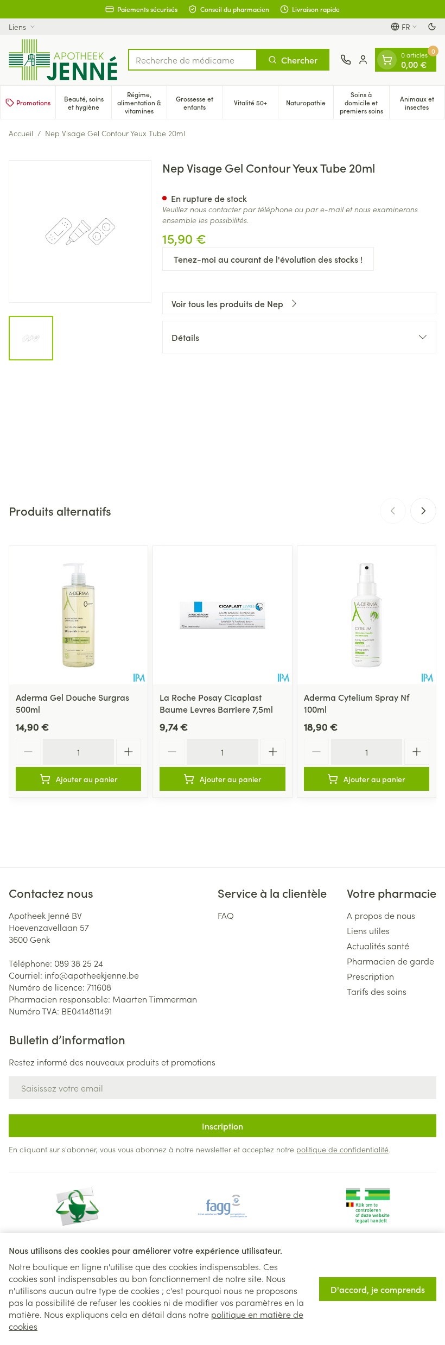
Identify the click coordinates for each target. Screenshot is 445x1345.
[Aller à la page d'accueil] (63, 59)
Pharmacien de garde (390, 961)
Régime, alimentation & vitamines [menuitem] (142, 102)
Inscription (222, 1126)
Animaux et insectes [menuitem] (422, 102)
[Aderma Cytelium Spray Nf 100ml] (366, 615)
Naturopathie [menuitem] (309, 104)
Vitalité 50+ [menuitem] (256, 104)
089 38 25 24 (78, 963)
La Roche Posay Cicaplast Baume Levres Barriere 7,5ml (216, 703)
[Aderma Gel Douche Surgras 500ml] (78, 615)
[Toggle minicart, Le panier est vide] (387, 59)
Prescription (370, 976)
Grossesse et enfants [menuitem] (199, 102)
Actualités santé (378, 945)
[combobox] (192, 60)
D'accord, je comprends (377, 1289)
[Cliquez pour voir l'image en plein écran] (80, 231)
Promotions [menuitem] (33, 102)
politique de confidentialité (342, 1149)
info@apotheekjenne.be (91, 975)
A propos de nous (381, 915)
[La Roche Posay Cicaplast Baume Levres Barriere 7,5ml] (222, 615)
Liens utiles (368, 930)
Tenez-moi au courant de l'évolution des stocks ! (268, 259)
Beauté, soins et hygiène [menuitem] (87, 102)
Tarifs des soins (376, 991)
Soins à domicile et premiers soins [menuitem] (364, 102)
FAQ (226, 915)
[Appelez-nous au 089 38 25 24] (345, 59)
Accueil (21, 133)
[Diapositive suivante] (423, 511)
